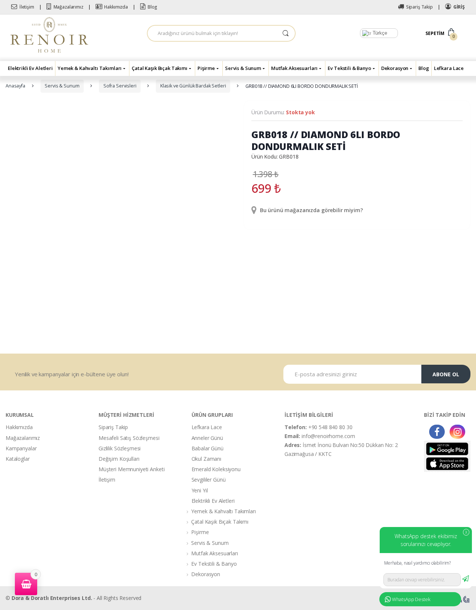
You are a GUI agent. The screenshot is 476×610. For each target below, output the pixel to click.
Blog (152, 7)
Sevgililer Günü (209, 479)
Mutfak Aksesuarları (294, 68)
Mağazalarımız (68, 7)
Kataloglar (18, 458)
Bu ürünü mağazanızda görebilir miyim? (310, 210)
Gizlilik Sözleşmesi (120, 448)
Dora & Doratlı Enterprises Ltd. (52, 597)
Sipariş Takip (419, 7)
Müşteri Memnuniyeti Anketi (131, 469)
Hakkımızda (116, 7)
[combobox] (212, 33)
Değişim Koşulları (119, 458)
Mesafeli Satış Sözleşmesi (129, 437)
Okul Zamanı (206, 458)
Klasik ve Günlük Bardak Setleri (193, 86)
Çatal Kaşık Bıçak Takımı (159, 68)
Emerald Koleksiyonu (216, 469)
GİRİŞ (459, 7)
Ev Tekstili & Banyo (349, 68)
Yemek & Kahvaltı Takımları (90, 68)
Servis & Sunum (243, 68)
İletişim (26, 7)
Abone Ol (445, 374)
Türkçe (379, 33)
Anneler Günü (207, 437)
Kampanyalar (21, 448)
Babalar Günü (207, 448)
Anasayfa (15, 86)
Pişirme (206, 68)
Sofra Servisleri (119, 86)
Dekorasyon (395, 68)
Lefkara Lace (449, 68)
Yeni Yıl (200, 490)
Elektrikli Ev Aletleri (30, 68)
